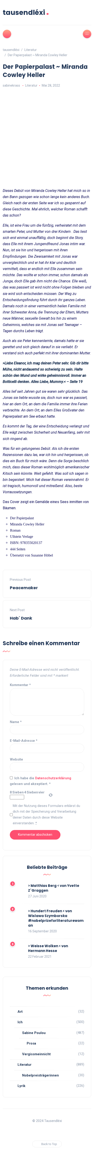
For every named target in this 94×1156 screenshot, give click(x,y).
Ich (20, 1022)
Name (16, 722)
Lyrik (21, 1086)
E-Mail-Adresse (23, 741)
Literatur (31, 85)
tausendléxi (26, 12)
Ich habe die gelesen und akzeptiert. (40, 781)
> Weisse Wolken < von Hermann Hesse (48, 948)
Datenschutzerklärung (53, 778)
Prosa (31, 1043)
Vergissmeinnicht (36, 1054)
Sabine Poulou (34, 1033)
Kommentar (20, 685)
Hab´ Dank (21, 618)
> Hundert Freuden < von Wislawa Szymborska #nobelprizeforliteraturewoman (56, 918)
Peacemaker (24, 588)
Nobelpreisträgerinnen (40, 1075)
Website (16, 759)
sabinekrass (11, 85)
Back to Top (49, 1144)
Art (20, 1012)
